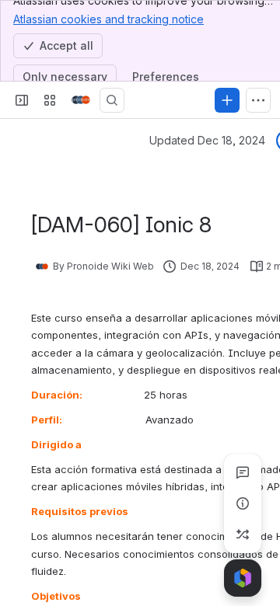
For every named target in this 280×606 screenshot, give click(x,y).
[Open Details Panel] (242, 503)
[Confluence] (80, 100)
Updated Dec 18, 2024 (207, 140)
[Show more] (258, 100)
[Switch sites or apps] (49, 100)
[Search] (112, 100)
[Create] (227, 100)
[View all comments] (242, 472)
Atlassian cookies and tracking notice (108, 19)
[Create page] (242, 534)
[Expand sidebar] (21, 100)
